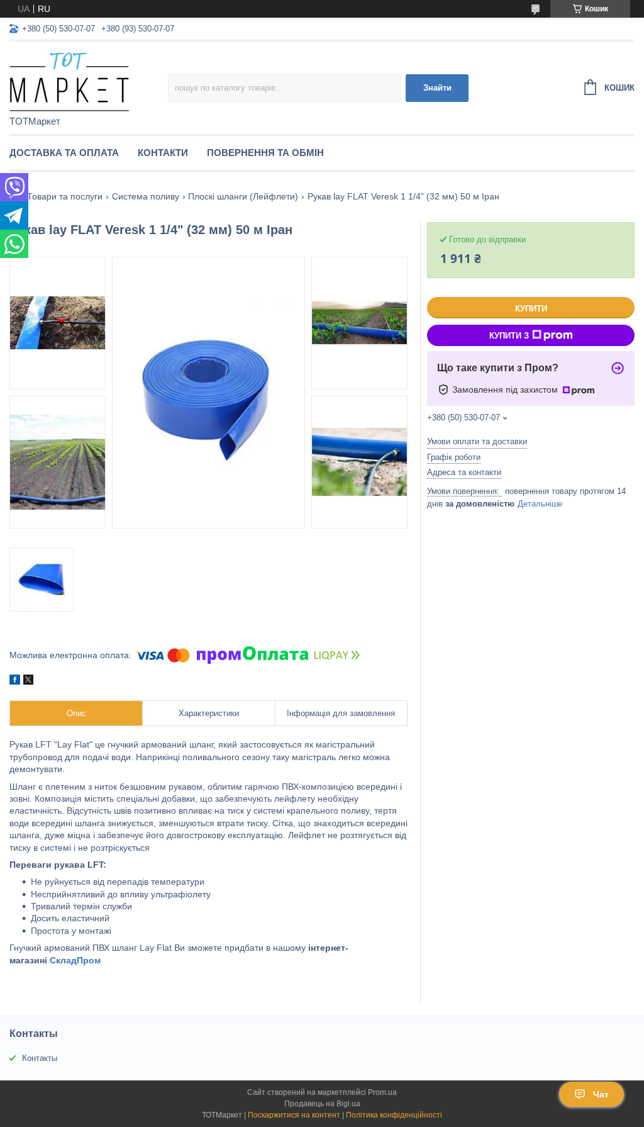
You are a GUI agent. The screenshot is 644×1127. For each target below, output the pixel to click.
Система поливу (145, 196)
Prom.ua (382, 1092)
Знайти (437, 88)
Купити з (509, 335)
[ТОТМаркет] (88, 79)
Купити (531, 308)
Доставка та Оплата (64, 152)
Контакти (163, 152)
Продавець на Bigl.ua (322, 1103)
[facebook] (14, 681)
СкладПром (75, 960)
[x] (28, 681)
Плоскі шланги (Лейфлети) (243, 196)
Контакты (39, 1058)
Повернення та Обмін (265, 152)
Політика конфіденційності (394, 1115)
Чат (601, 1094)
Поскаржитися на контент (294, 1115)
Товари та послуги (65, 196)
